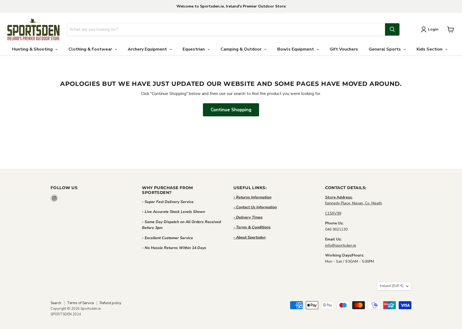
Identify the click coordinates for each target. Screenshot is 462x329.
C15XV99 (333, 213)
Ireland (391, 286)
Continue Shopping (231, 110)
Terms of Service (80, 303)
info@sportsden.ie (340, 245)
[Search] (392, 29)
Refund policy (110, 303)
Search (56, 303)
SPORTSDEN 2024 (66, 314)
